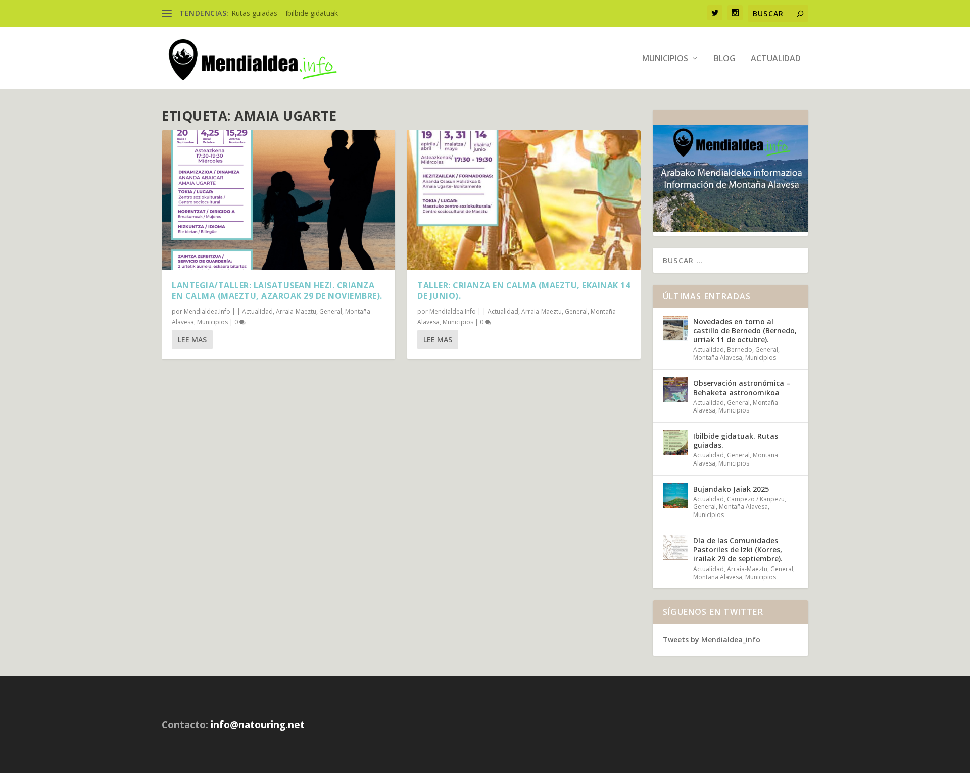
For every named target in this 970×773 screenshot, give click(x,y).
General (330, 311)
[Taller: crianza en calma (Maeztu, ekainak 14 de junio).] (524, 200)
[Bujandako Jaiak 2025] (675, 495)
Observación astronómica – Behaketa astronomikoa (741, 387)
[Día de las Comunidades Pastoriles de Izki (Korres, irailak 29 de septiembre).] (675, 547)
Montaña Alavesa (717, 357)
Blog (725, 59)
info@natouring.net (258, 724)
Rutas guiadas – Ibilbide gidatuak (284, 13)
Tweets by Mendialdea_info (711, 639)
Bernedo (739, 349)
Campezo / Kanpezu (756, 499)
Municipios (665, 59)
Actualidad (776, 59)
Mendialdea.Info (207, 311)
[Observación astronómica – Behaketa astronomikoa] (675, 389)
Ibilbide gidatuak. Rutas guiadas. (735, 440)
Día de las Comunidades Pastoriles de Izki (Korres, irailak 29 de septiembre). (738, 549)
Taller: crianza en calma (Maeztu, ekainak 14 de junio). (523, 290)
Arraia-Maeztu (296, 311)
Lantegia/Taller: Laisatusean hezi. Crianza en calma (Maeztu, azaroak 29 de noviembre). (277, 290)
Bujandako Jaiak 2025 (731, 489)
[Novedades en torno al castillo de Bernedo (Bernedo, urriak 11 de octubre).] (675, 328)
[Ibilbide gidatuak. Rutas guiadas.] (675, 442)
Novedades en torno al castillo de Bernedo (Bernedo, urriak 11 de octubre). (745, 330)
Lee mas (192, 339)
